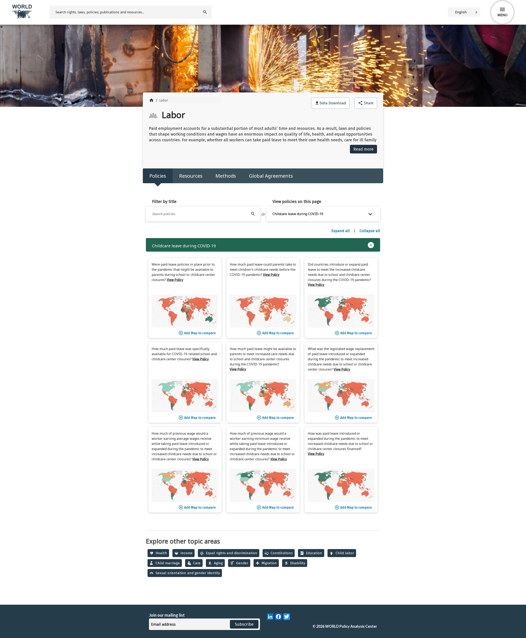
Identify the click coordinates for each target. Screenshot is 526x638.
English (461, 12)
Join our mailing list (167, 615)
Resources (190, 175)
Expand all (340, 231)
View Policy (175, 280)
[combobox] (464, 12)
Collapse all (370, 231)
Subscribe (244, 624)
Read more (363, 149)
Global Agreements (271, 175)
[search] (205, 12)
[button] (323, 214)
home (151, 100)
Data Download (333, 103)
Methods (226, 175)
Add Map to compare (197, 333)
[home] (22, 18)
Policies (157, 175)
